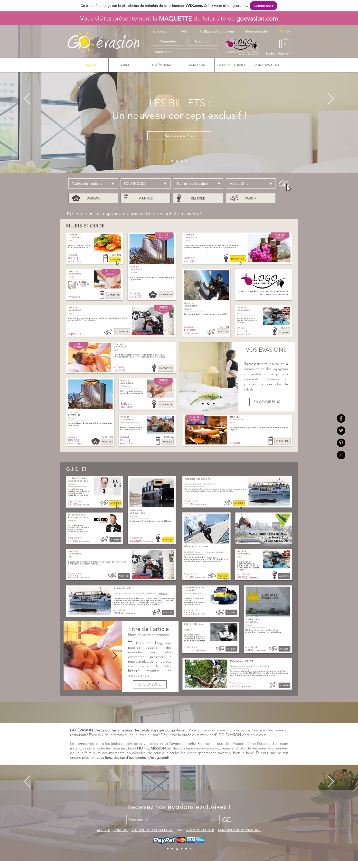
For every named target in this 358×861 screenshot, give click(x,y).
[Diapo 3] (181, 161)
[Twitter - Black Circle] (341, 430)
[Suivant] (331, 99)
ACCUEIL (103, 830)
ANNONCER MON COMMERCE (239, 830)
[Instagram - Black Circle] (341, 455)
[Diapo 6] (190, 849)
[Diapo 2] (176, 161)
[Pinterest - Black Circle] (341, 443)
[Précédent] (27, 99)
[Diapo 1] (172, 161)
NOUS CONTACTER (200, 830)
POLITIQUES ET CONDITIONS (152, 830)
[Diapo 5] (186, 849)
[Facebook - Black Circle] (341, 418)
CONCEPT (120, 830)
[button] (179, 192)
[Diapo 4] (186, 161)
